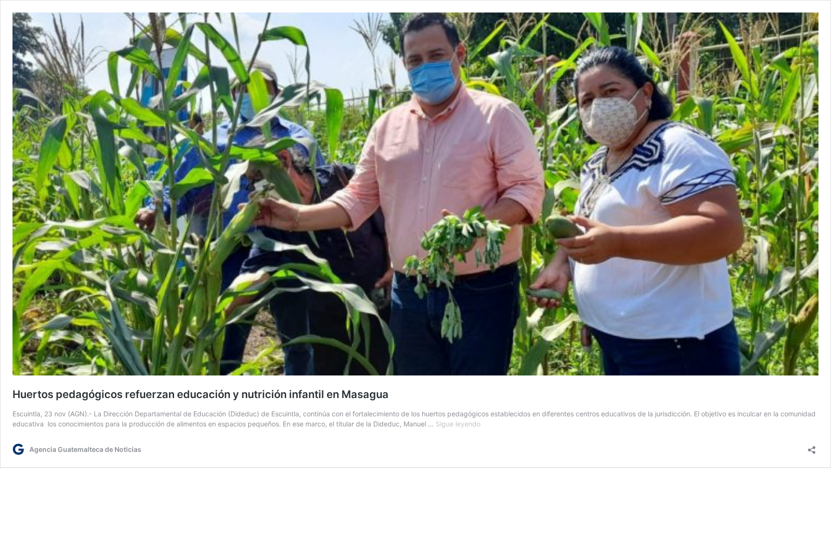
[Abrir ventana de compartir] (811, 446)
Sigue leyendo (458, 424)
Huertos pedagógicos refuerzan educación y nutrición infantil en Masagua (201, 394)
